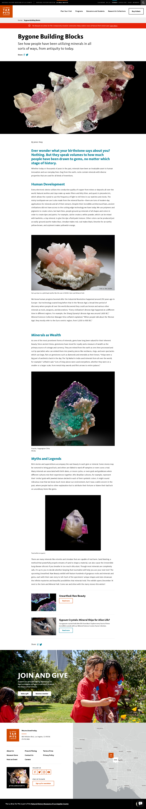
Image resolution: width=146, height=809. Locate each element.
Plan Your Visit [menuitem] (66, 11)
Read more (66, 601)
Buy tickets (136, 11)
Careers (28, 759)
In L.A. (108, 2)
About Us (10, 751)
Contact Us (29, 755)
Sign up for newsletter (43, 783)
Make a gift (25, 694)
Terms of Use (48, 751)
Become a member (42, 694)
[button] (140, 803)
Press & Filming (31, 751)
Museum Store (12, 755)
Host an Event (12, 759)
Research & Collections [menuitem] (117, 11)
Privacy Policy (48, 755)
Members (136, 2)
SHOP (130, 2)
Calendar (101, 2)
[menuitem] (17, 2)
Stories (114, 2)
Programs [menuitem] (79, 11)
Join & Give (123, 2)
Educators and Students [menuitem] (95, 11)
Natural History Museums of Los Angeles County (50, 804)
